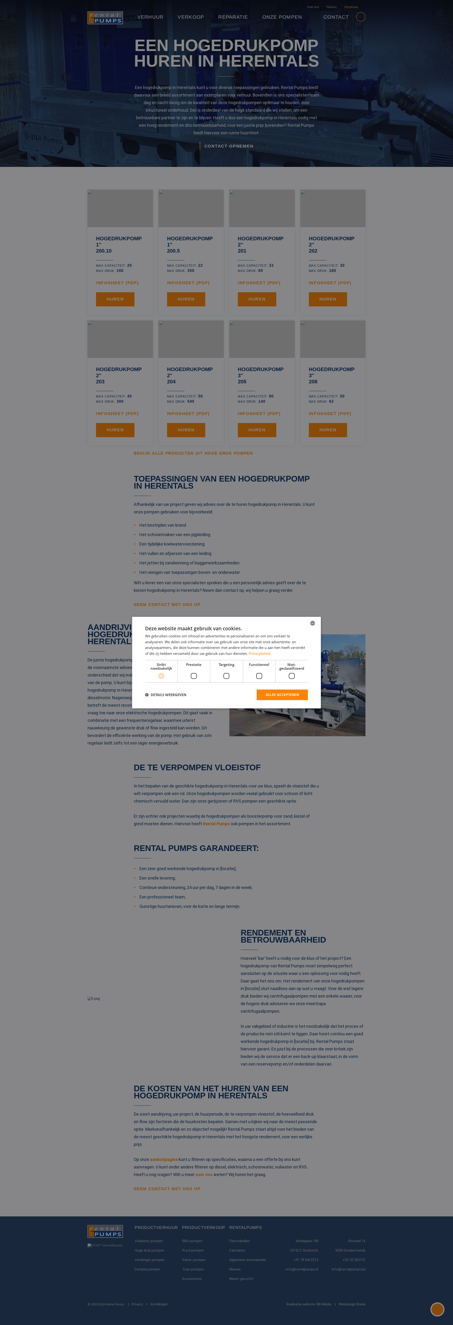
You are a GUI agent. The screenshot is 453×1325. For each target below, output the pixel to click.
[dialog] (226, 662)
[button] (165, 694)
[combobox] (312, 623)
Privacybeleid (259, 653)
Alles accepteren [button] (282, 694)
